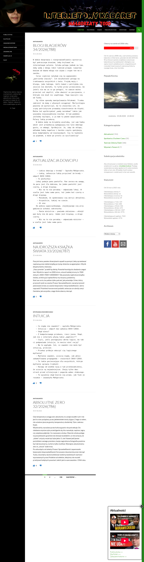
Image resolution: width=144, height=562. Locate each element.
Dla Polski (6, 39)
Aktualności (38, 41)
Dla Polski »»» (115, 554)
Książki (99, 30)
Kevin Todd (122, 30)
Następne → (71, 477)
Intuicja (41, 315)
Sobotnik (81, 30)
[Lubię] (34, 141)
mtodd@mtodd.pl (125, 166)
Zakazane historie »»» (118, 556)
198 (61, 477)
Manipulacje (7, 56)
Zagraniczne (7, 51)
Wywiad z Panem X (111, 147)
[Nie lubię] (41, 141)
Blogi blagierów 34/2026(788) (49, 47)
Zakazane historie (9, 43)
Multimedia (90, 30)
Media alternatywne (10, 47)
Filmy (5, 60)
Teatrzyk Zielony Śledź (113, 143)
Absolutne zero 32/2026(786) (49, 404)
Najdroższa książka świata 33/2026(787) (53, 249)
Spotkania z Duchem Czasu (43, 312)
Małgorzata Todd (110, 30)
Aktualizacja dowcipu (55, 160)
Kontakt (132, 30)
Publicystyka (7, 34)
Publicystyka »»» (116, 552)
